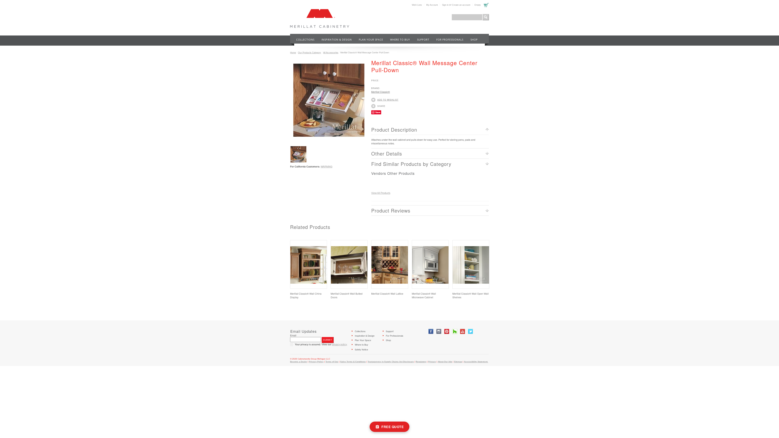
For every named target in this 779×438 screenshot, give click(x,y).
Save (377, 112)
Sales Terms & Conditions (353, 362)
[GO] (486, 17)
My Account (432, 5)
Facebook (431, 331)
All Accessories (330, 52)
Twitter (470, 331)
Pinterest (446, 331)
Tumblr (454, 331)
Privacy (432, 362)
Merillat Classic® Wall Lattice (387, 293)
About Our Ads (445, 362)
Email (293, 335)
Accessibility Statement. (476, 362)
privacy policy (339, 344)
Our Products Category (309, 52)
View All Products (380, 193)
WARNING (326, 166)
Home (293, 52)
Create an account (461, 5)
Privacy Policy (316, 362)
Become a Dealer (298, 362)
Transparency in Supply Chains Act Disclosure (391, 362)
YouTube (462, 331)
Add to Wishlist (387, 99)
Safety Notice (361, 349)
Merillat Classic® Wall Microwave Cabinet (424, 295)
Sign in (445, 5)
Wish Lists (417, 5)
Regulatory (421, 362)
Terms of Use (331, 362)
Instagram (438, 331)
